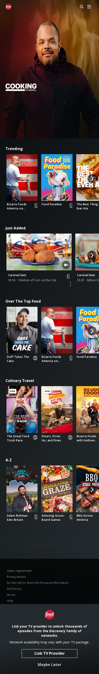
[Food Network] (8, 7)
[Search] (79, 7)
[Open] (89, 7)
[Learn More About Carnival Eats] (70, 284)
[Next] (92, 178)
